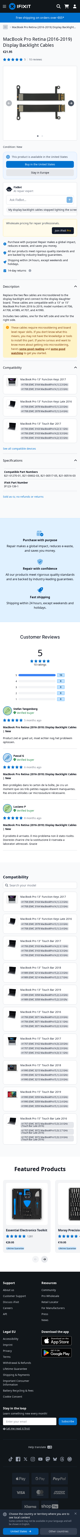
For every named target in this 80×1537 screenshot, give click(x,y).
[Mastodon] (48, 1459)
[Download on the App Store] (56, 1340)
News (44, 1320)
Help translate (37, 1447)
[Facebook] (18, 1459)
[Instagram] (33, 1459)
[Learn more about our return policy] (30, 271)
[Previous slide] (35, 1259)
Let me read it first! (18, 1428)
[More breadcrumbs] (5, 27)
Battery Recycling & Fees (18, 1390)
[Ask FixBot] (70, 200)
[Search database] (58, 6)
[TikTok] (10, 1459)
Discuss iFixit (11, 1302)
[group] (8, 103)
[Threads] (62, 1459)
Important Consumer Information (16, 1382)
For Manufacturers (53, 1308)
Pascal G (18, 756)
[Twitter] (25, 1459)
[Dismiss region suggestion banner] (75, 1513)
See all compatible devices (19, 448)
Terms (7, 1357)
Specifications (13, 460)
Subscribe (68, 1421)
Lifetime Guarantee (15, 1369)
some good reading (31, 349)
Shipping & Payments (16, 1375)
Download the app (55, 1332)
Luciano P (19, 806)
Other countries (58, 1531)
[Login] (75, 6)
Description (11, 286)
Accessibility (10, 1339)
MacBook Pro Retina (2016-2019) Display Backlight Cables (43, 27)
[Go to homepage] (21, 6)
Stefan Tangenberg (25, 709)
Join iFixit (63, 230)
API (5, 1314)
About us (8, 1290)
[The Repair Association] (69, 1459)
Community (48, 1290)
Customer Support (14, 1296)
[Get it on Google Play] (56, 1352)
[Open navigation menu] (4, 6)
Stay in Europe (40, 172)
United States (18, 1531)
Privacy (7, 1351)
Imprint (7, 1345)
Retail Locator (49, 1302)
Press (44, 1314)
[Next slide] (44, 1259)
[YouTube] (40, 1459)
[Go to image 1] (38, 136)
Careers (8, 1308)
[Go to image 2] (42, 136)
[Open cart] (66, 6)
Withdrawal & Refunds (17, 1363)
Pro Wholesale (50, 1296)
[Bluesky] (55, 1459)
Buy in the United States (40, 164)
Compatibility (12, 368)
